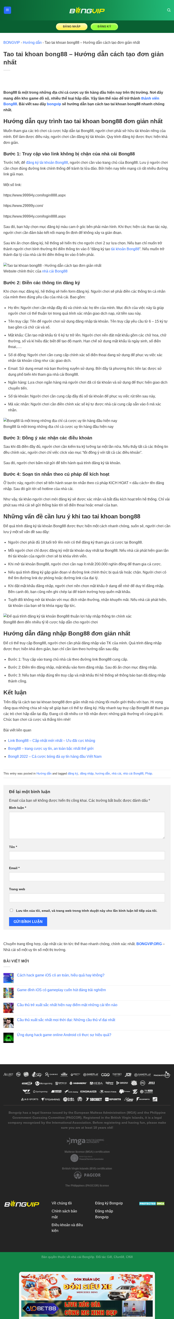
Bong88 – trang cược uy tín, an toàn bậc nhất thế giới (51, 748)
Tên (13, 847)
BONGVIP (11, 42)
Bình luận (17, 807)
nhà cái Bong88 (55, 271)
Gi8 (109, 1257)
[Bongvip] (87, 10)
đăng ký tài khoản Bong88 (47, 162)
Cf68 (129, 1257)
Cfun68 (119, 1257)
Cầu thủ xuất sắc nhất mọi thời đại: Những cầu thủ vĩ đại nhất (66, 1020)
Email (14, 868)
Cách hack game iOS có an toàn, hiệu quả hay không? (60, 975)
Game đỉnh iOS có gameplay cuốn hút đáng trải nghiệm (61, 990)
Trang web (17, 889)
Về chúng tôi (62, 1203)
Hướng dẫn (32, 42)
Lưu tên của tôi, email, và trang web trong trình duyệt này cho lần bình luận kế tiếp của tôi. (86, 910)
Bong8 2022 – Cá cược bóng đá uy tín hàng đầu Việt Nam (55, 756)
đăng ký (73, 773)
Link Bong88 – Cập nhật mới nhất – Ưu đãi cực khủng (51, 741)
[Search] (169, 10)
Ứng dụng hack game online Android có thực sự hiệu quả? (64, 1035)
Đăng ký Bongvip (109, 1203)
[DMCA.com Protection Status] (152, 1203)
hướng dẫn (102, 773)
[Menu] (7, 10)
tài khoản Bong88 (125, 249)
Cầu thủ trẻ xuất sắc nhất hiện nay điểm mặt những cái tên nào (67, 1005)
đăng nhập (87, 773)
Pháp (148, 773)
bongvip (54, 104)
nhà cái (116, 773)
